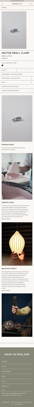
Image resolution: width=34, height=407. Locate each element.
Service (4, 366)
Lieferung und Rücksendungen (10, 90)
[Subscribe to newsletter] (31, 390)
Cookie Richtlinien (28, 402)
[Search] (29, 3)
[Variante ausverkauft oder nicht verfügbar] (2, 65)
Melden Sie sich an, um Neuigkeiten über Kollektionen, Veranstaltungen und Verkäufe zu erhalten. (14, 394)
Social (4, 381)
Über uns (4, 361)
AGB (12, 404)
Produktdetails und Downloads (11, 78)
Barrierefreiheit (5, 402)
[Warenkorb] (31, 3)
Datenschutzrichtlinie (16, 402)
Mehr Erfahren (6, 219)
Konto (3, 376)
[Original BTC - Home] (17, 3)
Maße (3, 82)
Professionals (6, 371)
